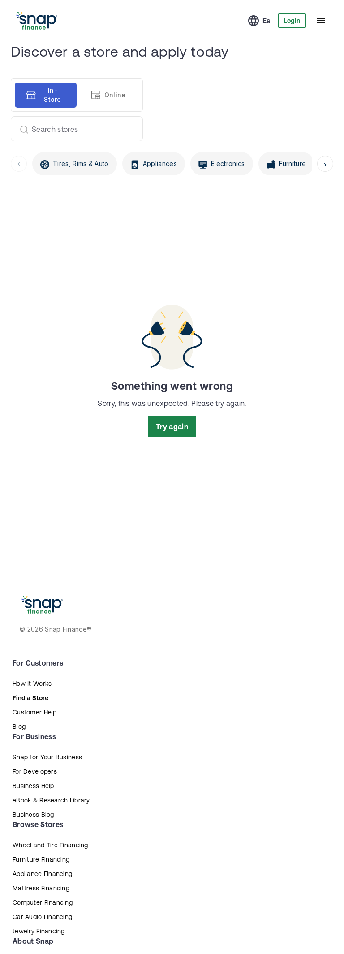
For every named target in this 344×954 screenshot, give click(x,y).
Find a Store (30, 697)
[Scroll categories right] (325, 164)
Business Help (33, 785)
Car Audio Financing (42, 916)
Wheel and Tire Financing (50, 845)
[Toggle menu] (321, 20)
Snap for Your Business (47, 757)
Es (266, 21)
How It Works (32, 683)
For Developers (35, 771)
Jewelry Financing (39, 931)
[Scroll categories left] (19, 164)
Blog (19, 726)
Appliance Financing (42, 873)
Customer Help (35, 712)
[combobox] (73, 129)
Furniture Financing (41, 859)
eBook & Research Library (51, 800)
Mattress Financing (41, 888)
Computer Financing (43, 902)
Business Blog (33, 814)
